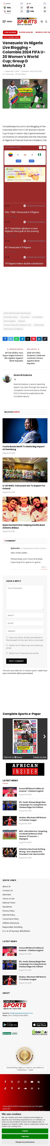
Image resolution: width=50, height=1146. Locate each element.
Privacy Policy (9, 911)
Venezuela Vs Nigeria (13, 329)
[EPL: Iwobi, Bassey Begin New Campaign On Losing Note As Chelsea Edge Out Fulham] (10, 805)
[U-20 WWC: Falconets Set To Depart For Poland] (25, 470)
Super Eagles (26, 32)
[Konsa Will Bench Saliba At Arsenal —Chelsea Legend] (10, 792)
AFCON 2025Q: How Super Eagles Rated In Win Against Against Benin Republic (13, 357)
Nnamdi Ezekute (23, 375)
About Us (7, 886)
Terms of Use (8, 898)
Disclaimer (7, 907)
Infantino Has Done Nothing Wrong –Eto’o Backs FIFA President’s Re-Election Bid (32, 851)
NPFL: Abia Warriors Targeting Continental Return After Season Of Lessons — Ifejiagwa (33, 835)
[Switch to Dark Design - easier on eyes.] (46, 21)
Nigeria (21, 321)
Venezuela (39, 325)
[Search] (41, 21)
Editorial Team (9, 902)
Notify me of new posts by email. (24, 653)
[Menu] (7, 21)
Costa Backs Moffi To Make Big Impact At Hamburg (24, 448)
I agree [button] (25, 1131)
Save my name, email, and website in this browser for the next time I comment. (25, 638)
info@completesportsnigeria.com (21, 1013)
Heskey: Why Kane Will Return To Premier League (32, 818)
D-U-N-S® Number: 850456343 (16, 931)
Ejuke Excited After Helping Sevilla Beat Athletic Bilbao (24, 526)
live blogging (9, 321)
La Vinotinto (37, 317)
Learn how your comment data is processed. (25, 672)
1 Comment (9, 74)
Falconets (25, 317)
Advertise (7, 894)
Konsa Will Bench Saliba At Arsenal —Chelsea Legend (31, 789)
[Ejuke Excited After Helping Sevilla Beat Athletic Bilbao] (25, 509)
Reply (43, 567)
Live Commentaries (11, 37)
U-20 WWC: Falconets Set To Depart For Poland (24, 487)
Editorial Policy (9, 915)
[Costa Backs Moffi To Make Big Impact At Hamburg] (25, 430)
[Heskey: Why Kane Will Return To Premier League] (10, 821)
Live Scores (10, 32)
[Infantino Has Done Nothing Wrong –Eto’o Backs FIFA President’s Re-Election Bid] (10, 852)
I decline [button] (25, 1136)
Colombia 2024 (10, 317)
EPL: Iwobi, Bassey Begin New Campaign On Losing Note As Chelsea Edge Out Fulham (32, 805)
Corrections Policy (11, 919)
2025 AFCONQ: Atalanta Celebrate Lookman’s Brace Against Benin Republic (36, 358)
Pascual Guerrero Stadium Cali (17, 325)
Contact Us (8, 890)
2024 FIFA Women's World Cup (17, 313)
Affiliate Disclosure (11, 923)
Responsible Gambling (12, 927)
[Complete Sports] (27, 21)
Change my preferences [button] (25, 1142)
